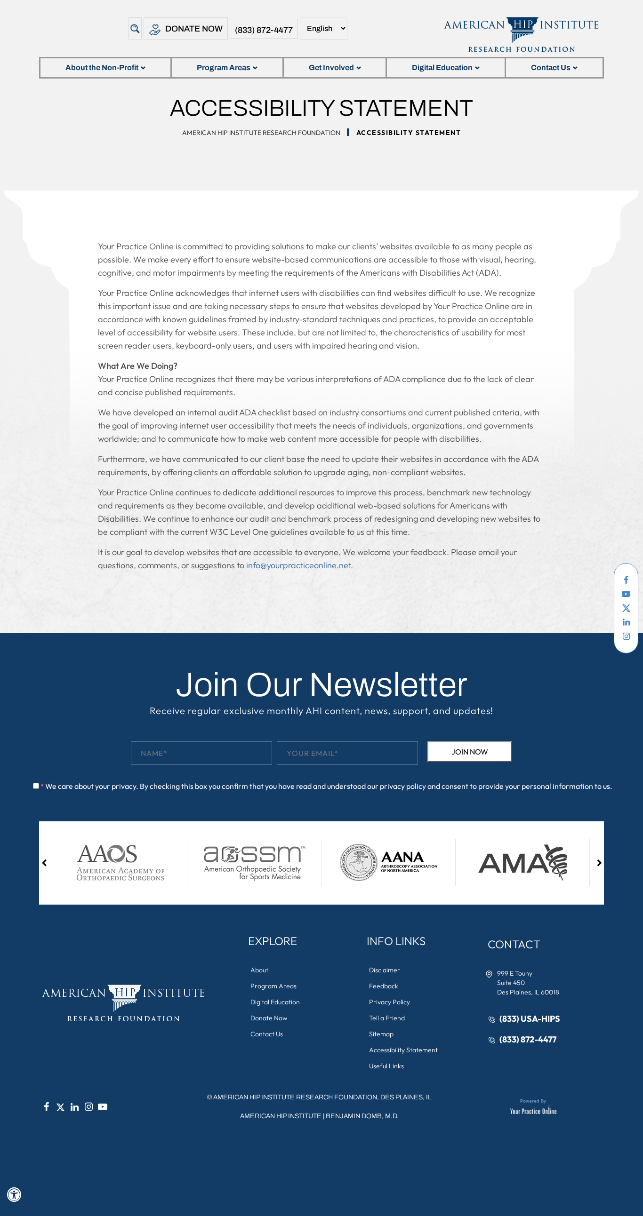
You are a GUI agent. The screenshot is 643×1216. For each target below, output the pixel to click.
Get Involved (331, 68)
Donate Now (194, 28)
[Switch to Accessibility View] (14, 1195)
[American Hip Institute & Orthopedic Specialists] (520, 34)
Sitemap (381, 1034)
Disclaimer (384, 970)
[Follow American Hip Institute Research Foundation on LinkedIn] (626, 622)
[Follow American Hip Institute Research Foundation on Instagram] (626, 636)
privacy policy (403, 786)
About (259, 970)
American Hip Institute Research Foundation (261, 132)
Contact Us (551, 68)
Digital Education (442, 68)
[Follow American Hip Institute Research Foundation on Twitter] (626, 608)
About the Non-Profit (101, 68)
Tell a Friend (387, 1018)
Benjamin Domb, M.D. (362, 1116)
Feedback (383, 986)
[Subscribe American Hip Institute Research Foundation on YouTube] (626, 594)
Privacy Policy (389, 1002)
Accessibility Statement (403, 1050)
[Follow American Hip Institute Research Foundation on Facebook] (626, 580)
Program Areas (223, 68)
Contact (514, 944)
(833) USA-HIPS (529, 1018)
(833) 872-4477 (264, 30)
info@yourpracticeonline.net (298, 565)
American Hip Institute (281, 1116)
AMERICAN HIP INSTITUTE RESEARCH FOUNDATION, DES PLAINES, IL (322, 1097)
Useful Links (386, 1066)
